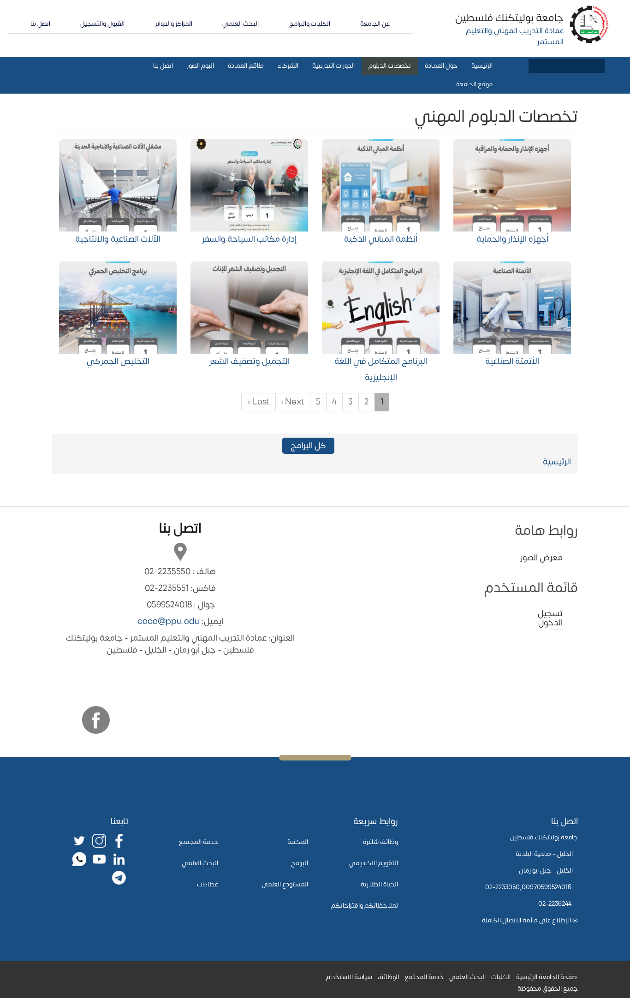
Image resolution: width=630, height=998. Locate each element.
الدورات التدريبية (333, 65)
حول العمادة (441, 65)
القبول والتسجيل (102, 23)
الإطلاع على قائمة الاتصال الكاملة (526, 920)
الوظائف (388, 977)
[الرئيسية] (589, 23)
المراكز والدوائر (173, 23)
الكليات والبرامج (309, 23)
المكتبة (297, 842)
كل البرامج (308, 445)
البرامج (299, 863)
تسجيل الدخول (556, 618)
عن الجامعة (375, 23)
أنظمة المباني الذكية (380, 239)
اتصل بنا (40, 23)
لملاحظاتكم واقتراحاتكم (364, 905)
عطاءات (207, 884)
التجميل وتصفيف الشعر (249, 361)
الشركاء (288, 65)
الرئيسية (482, 65)
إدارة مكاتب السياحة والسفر (249, 239)
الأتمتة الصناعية (512, 361)
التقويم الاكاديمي (373, 863)
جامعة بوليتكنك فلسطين (509, 18)
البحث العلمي (240, 23)
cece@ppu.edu (168, 621)
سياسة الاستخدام (349, 977)
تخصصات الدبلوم (389, 65)
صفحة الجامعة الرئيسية (546, 977)
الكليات (501, 977)
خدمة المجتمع (198, 842)
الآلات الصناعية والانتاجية (117, 239)
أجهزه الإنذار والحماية (512, 239)
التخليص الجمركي (118, 361)
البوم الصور (200, 65)
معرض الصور (541, 557)
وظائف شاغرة (380, 842)
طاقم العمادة (246, 65)
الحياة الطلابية (379, 884)
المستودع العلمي (285, 884)
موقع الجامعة (474, 84)
